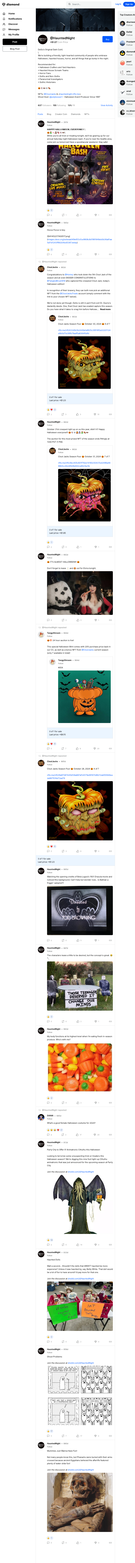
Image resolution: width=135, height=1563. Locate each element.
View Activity (107, 105)
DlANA (50, 1115)
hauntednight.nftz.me (70, 94)
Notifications (15, 18)
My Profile (13, 34)
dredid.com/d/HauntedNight (81, 1172)
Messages (13, 29)
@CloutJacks (50, 94)
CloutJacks (52, 267)
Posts (40, 114)
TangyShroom (53, 633)
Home (11, 13)
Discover (13, 24)
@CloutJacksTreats (69, 293)
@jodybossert (55, 97)
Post (14, 42)
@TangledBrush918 (56, 281)
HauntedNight (53, 122)
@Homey (69, 274)
